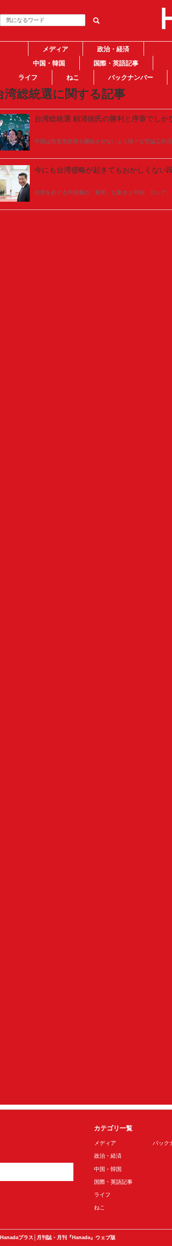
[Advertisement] (86, 171)
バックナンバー (130, 77)
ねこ (73, 77)
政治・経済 (113, 49)
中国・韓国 (49, 63)
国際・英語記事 (116, 63)
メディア (55, 49)
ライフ (28, 77)
